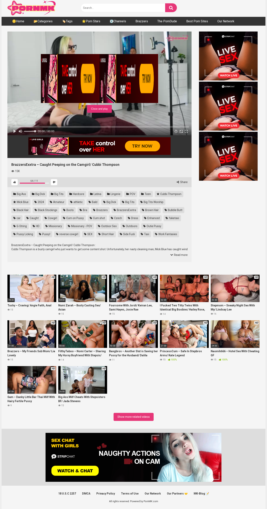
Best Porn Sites (197, 21)
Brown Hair (152, 210)
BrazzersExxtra (126, 210)
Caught (34, 218)
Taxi (146, 234)
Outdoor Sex (109, 226)
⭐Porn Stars (91, 21)
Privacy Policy (105, 493)
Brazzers (141, 21)
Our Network (225, 21)
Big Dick (40, 194)
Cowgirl (52, 218)
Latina (97, 194)
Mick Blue (22, 202)
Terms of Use (130, 493)
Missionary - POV (81, 226)
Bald (94, 202)
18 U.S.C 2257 (67, 493)
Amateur (58, 202)
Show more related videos (133, 416)
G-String (21, 226)
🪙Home (18, 21)
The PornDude (167, 21)
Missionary (55, 226)
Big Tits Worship (153, 202)
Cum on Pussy (75, 218)
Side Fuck (129, 234)
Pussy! (46, 234)
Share (184, 182)
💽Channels (118, 21)
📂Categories (43, 21)
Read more (180, 254)
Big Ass (21, 194)
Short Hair (107, 234)
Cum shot (98, 218)
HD (37, 226)
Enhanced (153, 218)
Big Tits (59, 194)
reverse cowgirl (68, 234)
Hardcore (78, 194)
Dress (134, 218)
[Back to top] (254, 497)
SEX (89, 234)
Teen (147, 194)
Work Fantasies (167, 234)
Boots (70, 210)
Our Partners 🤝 (177, 493)
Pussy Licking (24, 234)
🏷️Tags (67, 21)
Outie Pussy (153, 226)
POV (132, 194)
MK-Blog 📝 (201, 493)
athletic (78, 202)
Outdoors (131, 226)
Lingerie (115, 194)
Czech (118, 218)
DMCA (86, 493)
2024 (40, 202)
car (18, 218)
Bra (84, 210)
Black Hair (22, 210)
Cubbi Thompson (170, 194)
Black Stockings (47, 210)
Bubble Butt (174, 210)
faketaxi (173, 218)
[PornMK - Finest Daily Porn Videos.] (31, 8)
